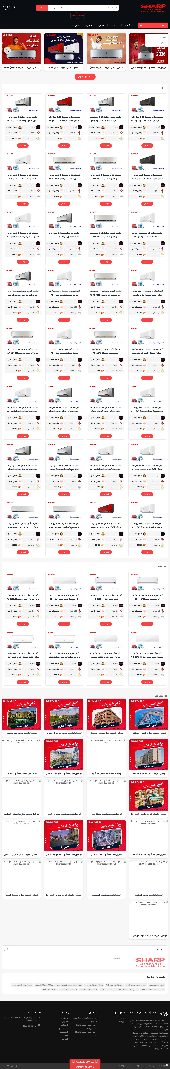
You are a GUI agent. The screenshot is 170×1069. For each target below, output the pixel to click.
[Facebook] (21, 1066)
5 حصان (33, 539)
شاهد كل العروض (85, 76)
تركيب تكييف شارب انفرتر (114, 985)
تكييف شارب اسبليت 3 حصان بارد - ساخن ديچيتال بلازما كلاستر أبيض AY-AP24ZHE (147, 411)
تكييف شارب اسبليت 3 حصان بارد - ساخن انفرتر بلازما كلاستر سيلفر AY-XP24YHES (22, 120)
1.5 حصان (115, 190)
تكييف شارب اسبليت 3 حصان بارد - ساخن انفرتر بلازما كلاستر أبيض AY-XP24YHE (147, 527)
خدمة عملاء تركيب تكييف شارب (152, 989)
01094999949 (85, 1066)
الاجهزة (101, 25)
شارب (163, 87)
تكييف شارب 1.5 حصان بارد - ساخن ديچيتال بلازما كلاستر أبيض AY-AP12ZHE (147, 236)
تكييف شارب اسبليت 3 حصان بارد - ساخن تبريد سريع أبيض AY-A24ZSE (22, 351)
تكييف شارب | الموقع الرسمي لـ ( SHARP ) (132, 1066)
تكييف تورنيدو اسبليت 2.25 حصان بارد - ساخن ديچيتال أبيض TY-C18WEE (23, 597)
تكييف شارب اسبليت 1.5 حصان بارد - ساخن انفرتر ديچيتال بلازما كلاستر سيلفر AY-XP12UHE (22, 295)
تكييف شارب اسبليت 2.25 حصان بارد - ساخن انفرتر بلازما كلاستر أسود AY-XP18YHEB (147, 120)
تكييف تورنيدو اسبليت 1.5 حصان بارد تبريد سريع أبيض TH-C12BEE (106, 597)
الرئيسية (128, 25)
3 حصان (33, 132)
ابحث (41, 7)
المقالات (64, 1025)
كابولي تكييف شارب (130, 989)
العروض (65, 1021)
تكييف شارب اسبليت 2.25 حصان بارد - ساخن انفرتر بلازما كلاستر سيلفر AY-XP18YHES (105, 120)
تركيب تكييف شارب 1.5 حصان (110, 989)
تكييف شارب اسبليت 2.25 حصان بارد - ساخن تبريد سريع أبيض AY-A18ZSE (106, 293)
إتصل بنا (65, 1039)
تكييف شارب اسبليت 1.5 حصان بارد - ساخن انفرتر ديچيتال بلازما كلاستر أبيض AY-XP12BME (147, 295)
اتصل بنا (75, 25)
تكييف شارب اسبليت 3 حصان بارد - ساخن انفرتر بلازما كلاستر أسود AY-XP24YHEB (147, 178)
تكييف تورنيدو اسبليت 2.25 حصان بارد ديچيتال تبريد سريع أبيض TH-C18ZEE (64, 599)
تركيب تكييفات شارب (49, 989)
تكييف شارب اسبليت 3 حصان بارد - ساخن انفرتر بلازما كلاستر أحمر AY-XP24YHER (106, 527)
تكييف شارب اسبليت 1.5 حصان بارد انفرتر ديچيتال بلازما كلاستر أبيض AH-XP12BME (23, 236)
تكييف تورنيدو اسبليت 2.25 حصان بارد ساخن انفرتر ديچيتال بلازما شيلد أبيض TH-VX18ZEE (64, 657)
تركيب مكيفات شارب (156, 985)
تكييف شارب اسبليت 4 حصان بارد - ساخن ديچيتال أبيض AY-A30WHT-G (64, 525)
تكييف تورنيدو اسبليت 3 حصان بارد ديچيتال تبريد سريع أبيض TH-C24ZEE (147, 655)
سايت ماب (64, 1035)
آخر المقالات (161, 695)
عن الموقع (63, 1028)
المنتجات (64, 1018)
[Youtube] (12, 1066)
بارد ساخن (156, 138)
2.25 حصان (156, 132)
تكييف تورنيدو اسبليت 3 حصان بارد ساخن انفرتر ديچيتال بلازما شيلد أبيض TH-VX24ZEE (23, 657)
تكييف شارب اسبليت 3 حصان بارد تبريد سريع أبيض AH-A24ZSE (106, 351)
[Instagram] (4, 1066)
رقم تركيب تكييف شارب (68, 989)
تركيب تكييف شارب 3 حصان (22, 985)
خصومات (114, 25)
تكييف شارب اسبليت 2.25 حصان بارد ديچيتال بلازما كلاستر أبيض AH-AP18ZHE (64, 295)
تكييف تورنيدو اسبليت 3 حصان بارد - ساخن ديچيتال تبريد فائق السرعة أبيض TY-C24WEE (105, 657)
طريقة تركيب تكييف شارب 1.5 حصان (69, 985)
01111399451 (9, 9)
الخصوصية (64, 1032)
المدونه (88, 25)
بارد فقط (115, 196)
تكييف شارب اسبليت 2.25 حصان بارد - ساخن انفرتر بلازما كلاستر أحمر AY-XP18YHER (64, 120)
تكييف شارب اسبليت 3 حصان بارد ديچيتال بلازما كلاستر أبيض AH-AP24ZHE (64, 353)
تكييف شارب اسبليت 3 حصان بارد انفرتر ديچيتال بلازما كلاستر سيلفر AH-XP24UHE (64, 469)
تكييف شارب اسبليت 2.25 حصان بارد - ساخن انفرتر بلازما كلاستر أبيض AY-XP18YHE (22, 411)
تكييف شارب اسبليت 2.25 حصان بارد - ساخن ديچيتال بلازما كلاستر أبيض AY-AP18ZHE (147, 353)
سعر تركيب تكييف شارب (88, 989)
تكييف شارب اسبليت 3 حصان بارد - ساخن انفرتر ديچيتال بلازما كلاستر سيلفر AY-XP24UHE (22, 469)
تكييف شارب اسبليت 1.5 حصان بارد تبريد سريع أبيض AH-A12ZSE (106, 177)
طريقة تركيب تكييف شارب (44, 985)
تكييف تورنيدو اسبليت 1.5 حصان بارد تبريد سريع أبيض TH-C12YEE (147, 597)
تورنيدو (162, 565)
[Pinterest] (8, 1066)
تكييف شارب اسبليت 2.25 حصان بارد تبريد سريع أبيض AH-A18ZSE (105, 235)
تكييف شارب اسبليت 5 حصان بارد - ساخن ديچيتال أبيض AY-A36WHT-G (23, 525)
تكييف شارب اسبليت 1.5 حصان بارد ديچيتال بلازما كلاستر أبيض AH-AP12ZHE (23, 178)
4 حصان (74, 539)
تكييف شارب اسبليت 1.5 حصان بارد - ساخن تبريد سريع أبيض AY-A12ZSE (64, 177)
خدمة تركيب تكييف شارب (94, 985)
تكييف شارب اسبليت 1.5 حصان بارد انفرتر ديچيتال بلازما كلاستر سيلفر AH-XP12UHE (64, 236)
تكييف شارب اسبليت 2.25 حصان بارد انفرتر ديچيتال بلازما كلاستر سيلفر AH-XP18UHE (105, 411)
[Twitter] (16, 1066)
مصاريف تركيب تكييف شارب (136, 985)
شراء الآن (147, 145)
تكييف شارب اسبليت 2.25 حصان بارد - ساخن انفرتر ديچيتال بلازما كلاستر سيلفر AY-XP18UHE (64, 411)
